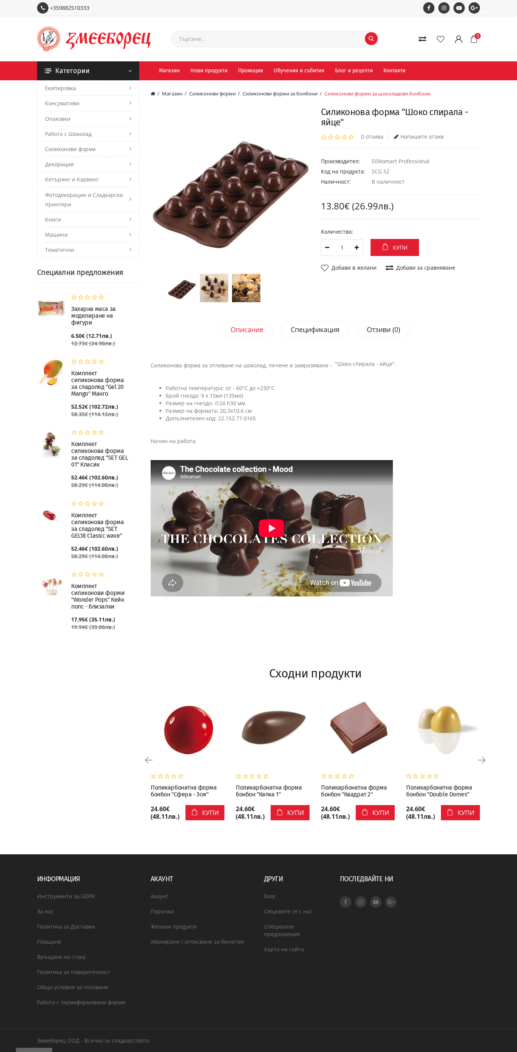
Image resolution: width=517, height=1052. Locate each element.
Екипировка (60, 88)
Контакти (394, 70)
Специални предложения (282, 930)
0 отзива (372, 136)
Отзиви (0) (383, 329)
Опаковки (57, 118)
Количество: (337, 231)
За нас (45, 911)
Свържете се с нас (288, 911)
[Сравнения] (424, 39)
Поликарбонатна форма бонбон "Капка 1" (269, 791)
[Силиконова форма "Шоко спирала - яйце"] (230, 186)
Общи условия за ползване (72, 987)
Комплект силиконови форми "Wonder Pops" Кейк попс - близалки (98, 596)
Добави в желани (354, 267)
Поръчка (162, 911)
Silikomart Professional (401, 161)
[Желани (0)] (442, 39)
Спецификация (315, 329)
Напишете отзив (422, 136)
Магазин (169, 70)
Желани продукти (174, 926)
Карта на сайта (284, 949)
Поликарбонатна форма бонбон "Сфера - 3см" (184, 791)
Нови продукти (208, 70)
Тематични (59, 249)
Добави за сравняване (425, 267)
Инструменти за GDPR (66, 896)
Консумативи (62, 103)
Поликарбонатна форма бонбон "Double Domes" (439, 791)
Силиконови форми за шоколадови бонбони (377, 93)
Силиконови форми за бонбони (280, 93)
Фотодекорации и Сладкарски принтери (84, 199)
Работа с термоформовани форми (81, 1002)
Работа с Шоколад (68, 133)
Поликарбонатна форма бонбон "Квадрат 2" (354, 791)
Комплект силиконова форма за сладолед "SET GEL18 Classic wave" (97, 525)
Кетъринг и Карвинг (72, 179)
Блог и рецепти (354, 70)
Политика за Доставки (66, 926)
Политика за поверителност (74, 972)
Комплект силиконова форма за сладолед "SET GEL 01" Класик (99, 454)
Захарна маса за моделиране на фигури (93, 316)
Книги (53, 219)
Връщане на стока (61, 956)
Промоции (250, 70)
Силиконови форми (70, 149)
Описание (246, 329)
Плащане (49, 941)
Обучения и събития (299, 70)
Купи (400, 247)
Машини (56, 234)
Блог (270, 896)
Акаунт (159, 896)
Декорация (59, 164)
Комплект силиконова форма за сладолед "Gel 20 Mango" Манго (97, 383)
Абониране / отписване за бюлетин (197, 941)
